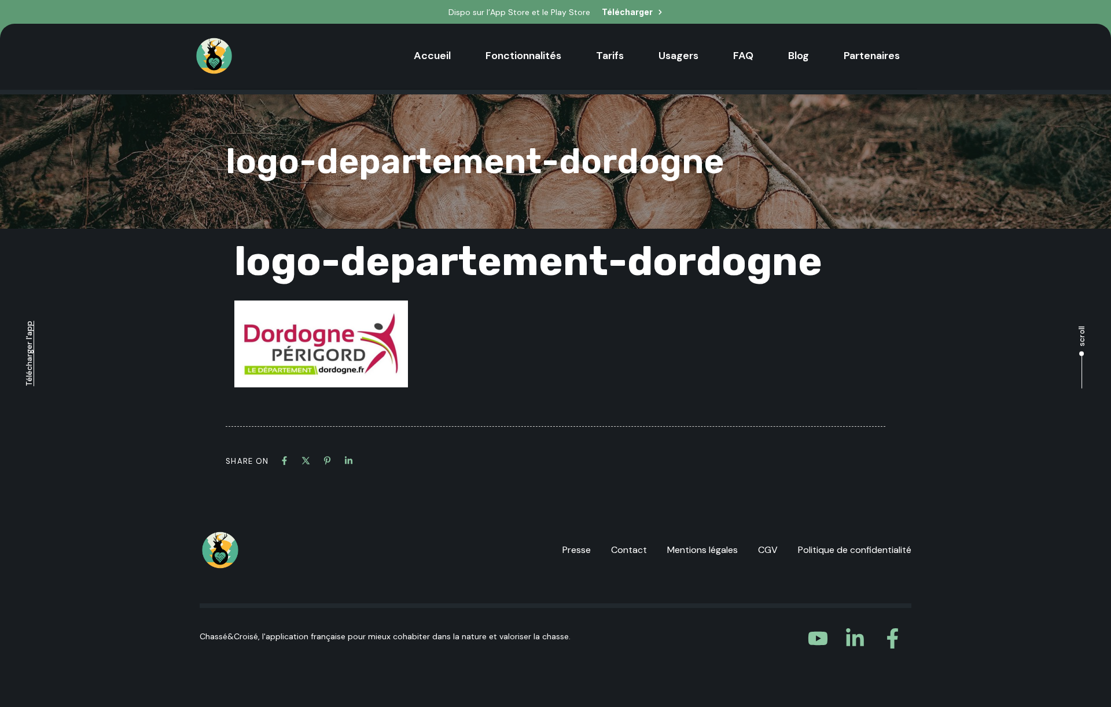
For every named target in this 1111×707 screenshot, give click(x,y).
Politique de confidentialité (854, 550)
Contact (629, 550)
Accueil (432, 56)
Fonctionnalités (523, 56)
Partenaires (872, 56)
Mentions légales (702, 550)
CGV (768, 550)
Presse (576, 550)
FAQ (743, 56)
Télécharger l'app (29, 353)
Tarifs (610, 56)
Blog (798, 56)
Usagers (678, 56)
